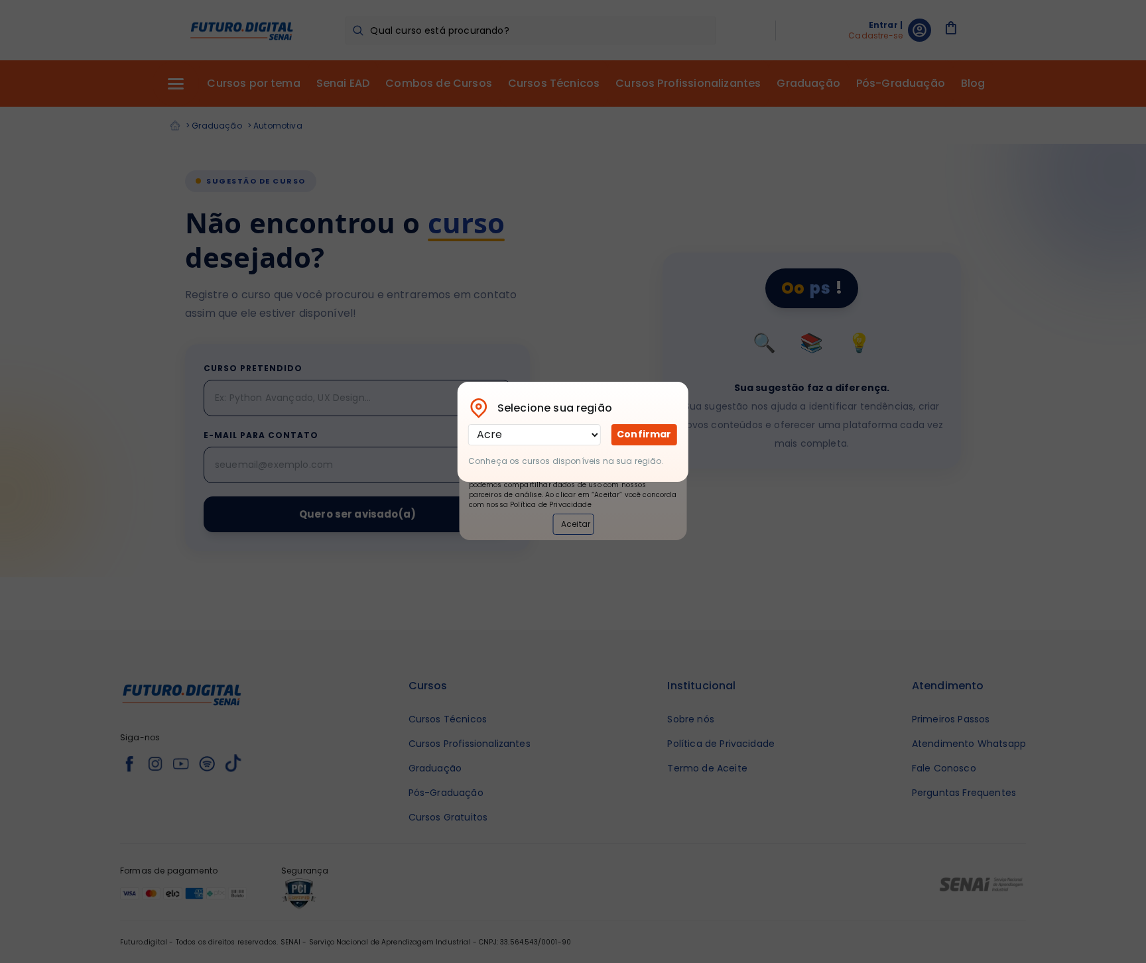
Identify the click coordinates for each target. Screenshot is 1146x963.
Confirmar (644, 434)
